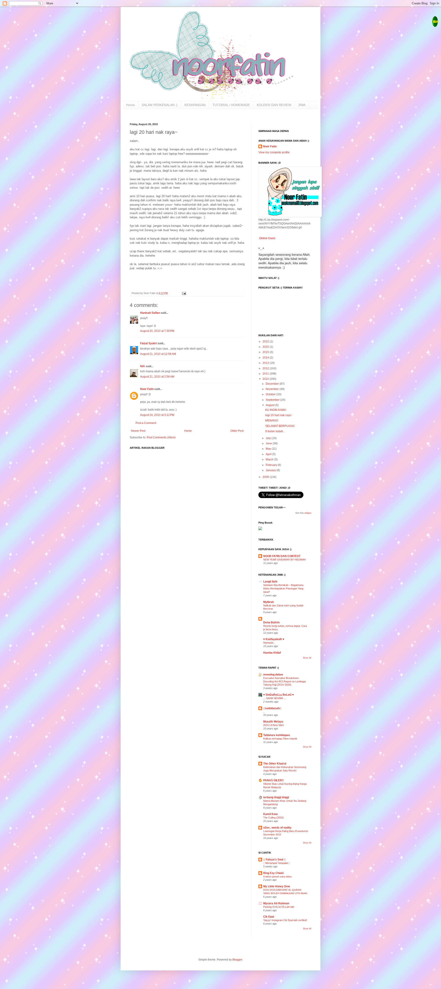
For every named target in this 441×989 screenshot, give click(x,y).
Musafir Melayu (273, 721)
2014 (266, 357)
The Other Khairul (274, 763)
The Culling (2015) (273, 817)
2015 (266, 352)
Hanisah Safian (150, 312)
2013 (266, 362)
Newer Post (138, 430)
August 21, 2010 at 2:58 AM (157, 376)
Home (130, 105)
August (270, 405)
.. (264, 711)
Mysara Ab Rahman (276, 903)
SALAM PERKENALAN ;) (160, 105)
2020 (266, 346)
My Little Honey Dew (276, 886)
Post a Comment (146, 423)
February (272, 465)
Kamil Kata (270, 814)
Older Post (236, 430)
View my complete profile (274, 152)
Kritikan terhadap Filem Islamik (280, 738)
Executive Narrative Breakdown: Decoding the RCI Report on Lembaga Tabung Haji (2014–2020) (284, 681)
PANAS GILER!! (273, 780)
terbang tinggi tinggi (276, 797)
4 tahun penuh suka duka (277, 876)
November (273, 389)
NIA (143, 366)
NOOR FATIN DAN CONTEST (281, 556)
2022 (266, 341)
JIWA (301, 105)
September (273, 399)
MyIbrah (268, 602)
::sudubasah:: (272, 708)
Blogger (237, 959)
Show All (307, 658)
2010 (266, 379)
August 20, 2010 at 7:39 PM (157, 331)
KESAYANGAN (195, 105)
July (268, 438)
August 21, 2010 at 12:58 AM (158, 354)
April (269, 454)
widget (307, 513)
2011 (266, 373)
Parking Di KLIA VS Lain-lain (278, 906)
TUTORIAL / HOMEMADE (231, 105)
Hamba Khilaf (272, 652)
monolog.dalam (273, 674)
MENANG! (271, 420)
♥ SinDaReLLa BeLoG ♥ (278, 694)
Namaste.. (269, 642)
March (270, 459)
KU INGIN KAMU (275, 410)
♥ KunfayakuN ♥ (273, 639)
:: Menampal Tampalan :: (276, 863)
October (271, 394)
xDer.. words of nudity (277, 827)
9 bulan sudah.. (275, 431)
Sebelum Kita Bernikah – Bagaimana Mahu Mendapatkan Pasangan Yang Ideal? (283, 588)
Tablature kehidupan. (276, 735)
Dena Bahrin (271, 622)
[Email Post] (184, 293)
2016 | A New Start (273, 725)
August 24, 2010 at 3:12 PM (157, 415)
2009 (266, 477)
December (273, 383)
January (271, 470)
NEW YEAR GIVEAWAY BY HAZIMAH (284, 559)
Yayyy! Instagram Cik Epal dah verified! (285, 920)
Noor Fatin (147, 389)
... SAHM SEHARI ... (274, 698)
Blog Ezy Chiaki (273, 873)
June (269, 443)
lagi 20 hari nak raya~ (278, 415)
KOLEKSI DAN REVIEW (274, 105)
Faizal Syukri (148, 343)
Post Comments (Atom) (161, 437)
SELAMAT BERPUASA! (279, 426)
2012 (266, 368)
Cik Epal (268, 916)
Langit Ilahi (270, 581)
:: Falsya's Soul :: (274, 859)
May (269, 448)
